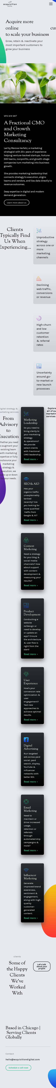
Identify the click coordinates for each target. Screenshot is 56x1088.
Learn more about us (16, 202)
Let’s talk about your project (42, 966)
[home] (10, 4)
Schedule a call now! (18, 1068)
